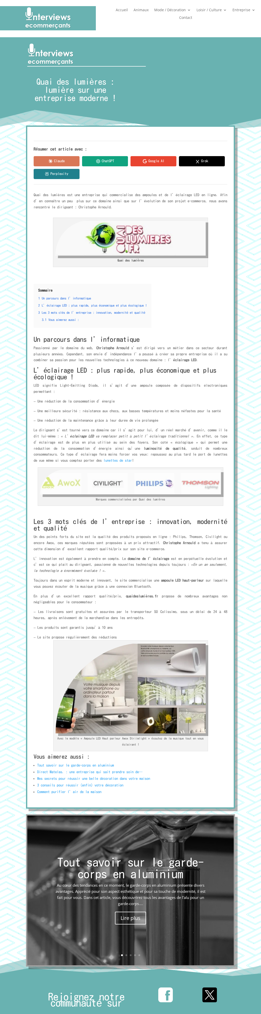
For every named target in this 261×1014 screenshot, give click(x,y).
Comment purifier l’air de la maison (69, 792)
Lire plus (130, 918)
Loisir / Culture (209, 10)
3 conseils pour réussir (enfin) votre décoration (80, 785)
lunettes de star (117, 460)
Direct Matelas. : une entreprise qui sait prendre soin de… (89, 772)
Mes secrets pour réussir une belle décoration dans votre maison (93, 778)
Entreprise (241, 10)
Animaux (141, 10)
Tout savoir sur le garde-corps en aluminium (75, 765)
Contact (185, 18)
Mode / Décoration (170, 10)
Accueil (122, 10)
